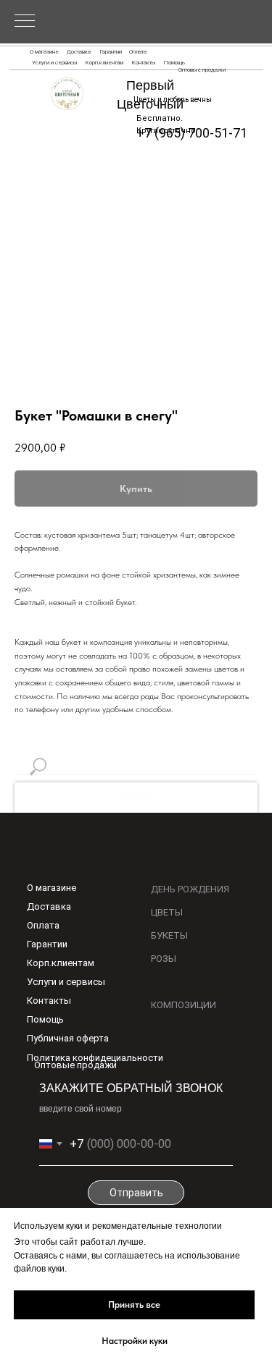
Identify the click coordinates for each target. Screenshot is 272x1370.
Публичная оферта (68, 1038)
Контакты (143, 62)
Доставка (79, 51)
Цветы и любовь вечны (172, 99)
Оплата (138, 51)
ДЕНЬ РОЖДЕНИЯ (190, 889)
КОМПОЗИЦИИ (183, 1004)
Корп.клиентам (104, 62)
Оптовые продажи (202, 70)
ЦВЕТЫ (167, 912)
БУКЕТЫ (169, 935)
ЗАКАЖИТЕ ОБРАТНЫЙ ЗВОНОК (131, 1088)
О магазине (44, 51)
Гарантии (110, 51)
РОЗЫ (163, 958)
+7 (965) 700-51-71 (191, 132)
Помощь (174, 62)
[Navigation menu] (25, 21)
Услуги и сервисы (55, 62)
